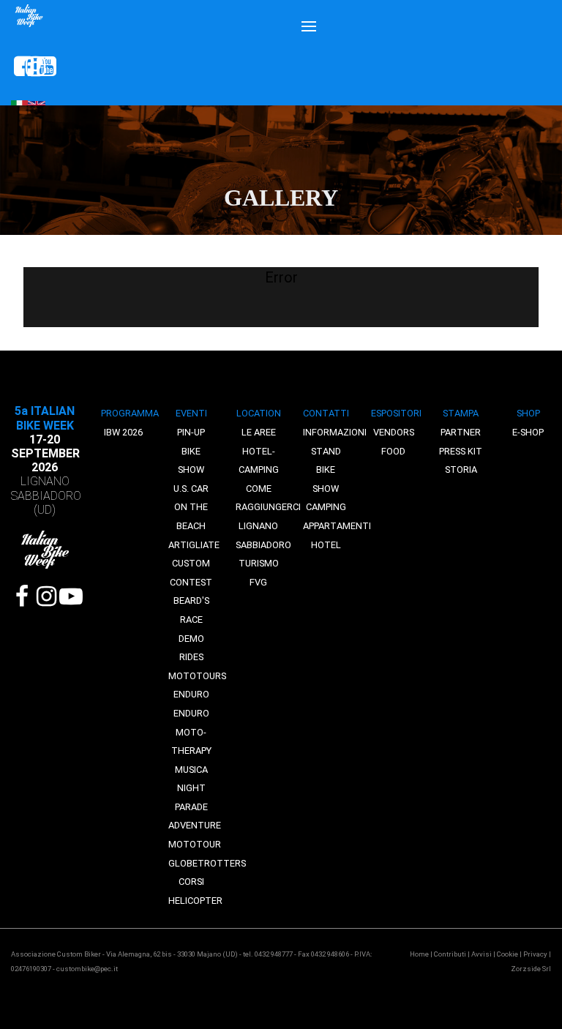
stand (326, 451)
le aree (258, 432)
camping (326, 506)
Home (419, 954)
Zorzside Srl (531, 969)
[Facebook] (22, 596)
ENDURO (191, 694)
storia (461, 469)
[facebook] (17, 67)
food (393, 451)
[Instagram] (45, 596)
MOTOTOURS (197, 675)
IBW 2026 (123, 432)
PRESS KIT (460, 451)
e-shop (528, 432)
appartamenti (337, 525)
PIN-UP (191, 432)
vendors (393, 432)
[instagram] (28, 67)
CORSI (191, 881)
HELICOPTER (195, 900)
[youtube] (39, 67)
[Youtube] (67, 596)
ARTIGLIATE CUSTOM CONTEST (194, 563)
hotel (326, 544)
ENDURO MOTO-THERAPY (191, 732)
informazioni (335, 432)
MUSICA (191, 769)
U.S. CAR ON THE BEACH (191, 507)
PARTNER (461, 432)
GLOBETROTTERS (207, 863)
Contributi (450, 954)
